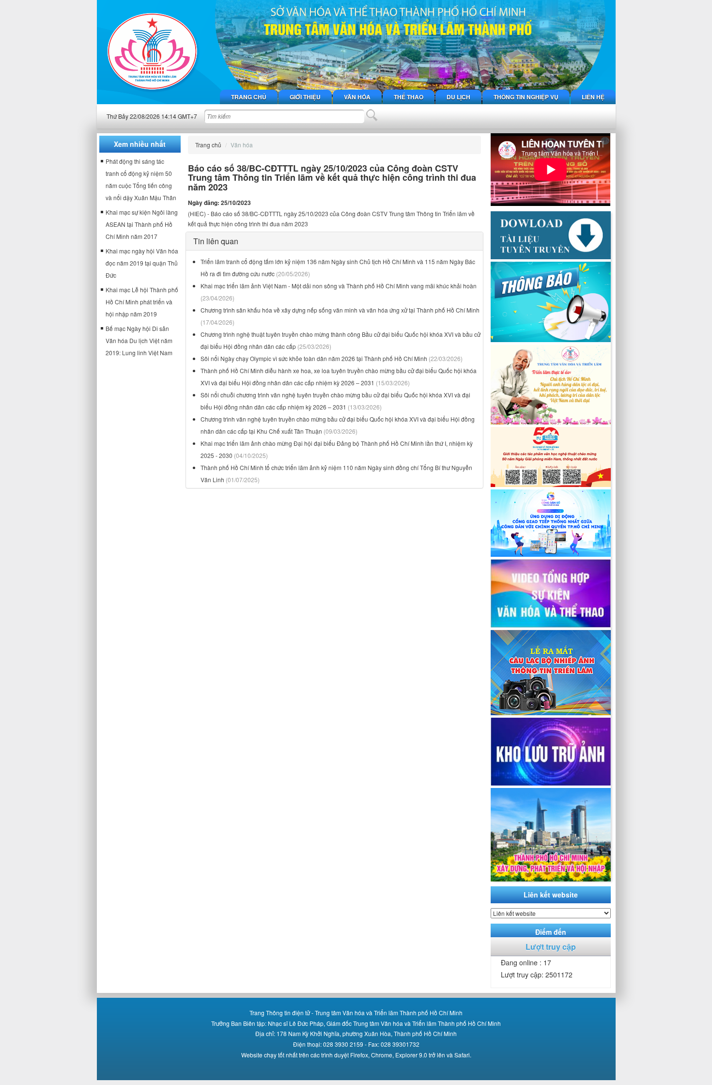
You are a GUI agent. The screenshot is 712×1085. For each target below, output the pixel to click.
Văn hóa (357, 97)
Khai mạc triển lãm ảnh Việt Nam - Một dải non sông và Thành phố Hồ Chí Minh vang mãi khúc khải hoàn (339, 286)
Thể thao (408, 97)
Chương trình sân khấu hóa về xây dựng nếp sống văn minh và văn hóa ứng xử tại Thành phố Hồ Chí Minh (340, 310)
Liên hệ (593, 97)
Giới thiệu (305, 97)
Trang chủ (248, 97)
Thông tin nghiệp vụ (526, 97)
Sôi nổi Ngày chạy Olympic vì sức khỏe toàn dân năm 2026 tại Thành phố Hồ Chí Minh (314, 358)
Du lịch (458, 97)
